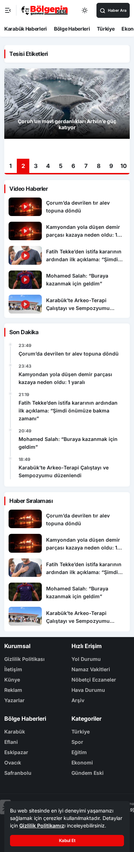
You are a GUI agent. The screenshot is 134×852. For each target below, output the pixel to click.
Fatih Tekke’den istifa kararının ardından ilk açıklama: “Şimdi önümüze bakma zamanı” (68, 410)
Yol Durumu (86, 659)
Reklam (13, 690)
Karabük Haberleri (25, 29)
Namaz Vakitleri (90, 669)
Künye (12, 680)
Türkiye (105, 29)
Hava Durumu (88, 690)
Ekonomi (82, 762)
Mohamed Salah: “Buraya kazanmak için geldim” (68, 443)
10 (123, 165)
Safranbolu (17, 773)
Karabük (14, 732)
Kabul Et (67, 840)
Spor (77, 742)
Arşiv (77, 700)
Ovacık (12, 762)
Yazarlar (14, 700)
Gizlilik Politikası (24, 659)
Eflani (11, 742)
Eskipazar (16, 752)
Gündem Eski (87, 773)
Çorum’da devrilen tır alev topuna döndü (69, 354)
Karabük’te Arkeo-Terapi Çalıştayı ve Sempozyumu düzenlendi (64, 471)
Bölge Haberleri (72, 29)
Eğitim (79, 752)
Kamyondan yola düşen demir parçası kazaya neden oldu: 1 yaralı (65, 378)
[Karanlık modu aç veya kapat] (85, 10)
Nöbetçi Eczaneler (93, 680)
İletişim (13, 669)
